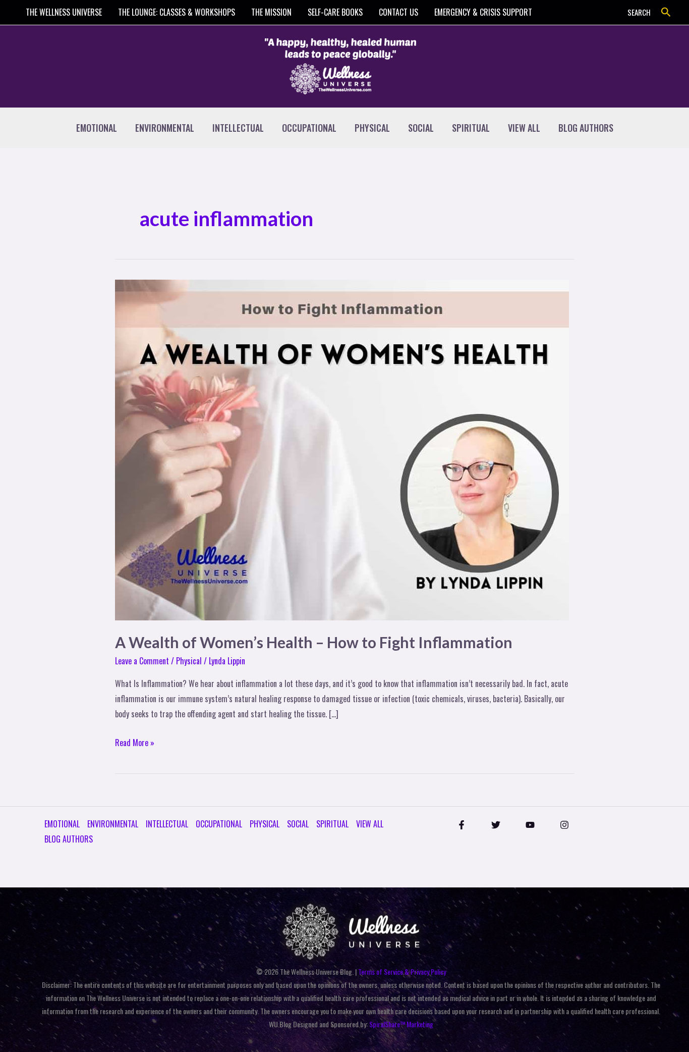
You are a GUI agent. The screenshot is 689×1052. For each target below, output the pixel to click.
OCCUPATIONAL (309, 127)
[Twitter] (495, 824)
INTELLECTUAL (238, 127)
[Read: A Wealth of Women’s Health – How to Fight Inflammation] (342, 449)
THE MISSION (271, 12)
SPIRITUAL (471, 127)
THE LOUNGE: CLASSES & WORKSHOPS (176, 12)
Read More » (134, 742)
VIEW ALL (524, 127)
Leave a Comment (142, 661)
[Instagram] (564, 824)
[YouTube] (530, 824)
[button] (666, 12)
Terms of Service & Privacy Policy (402, 971)
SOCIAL (421, 127)
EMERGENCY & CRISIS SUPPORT (483, 12)
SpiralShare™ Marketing (401, 1024)
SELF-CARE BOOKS (335, 12)
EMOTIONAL (96, 127)
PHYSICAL (372, 127)
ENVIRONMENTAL (164, 127)
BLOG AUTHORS (585, 127)
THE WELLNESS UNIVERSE (64, 12)
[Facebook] (461, 824)
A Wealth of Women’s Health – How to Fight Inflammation (313, 642)
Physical (189, 661)
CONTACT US (398, 12)
